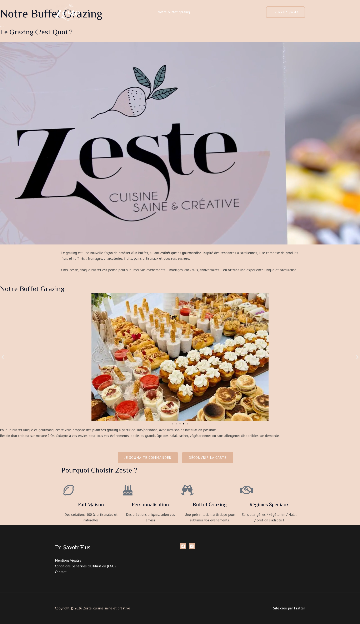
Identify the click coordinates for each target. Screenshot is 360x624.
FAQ (255, 12)
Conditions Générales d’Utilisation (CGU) (85, 566)
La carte (144, 12)
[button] (285, 12)
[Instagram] (192, 546)
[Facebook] (183, 546)
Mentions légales (68, 560)
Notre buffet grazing (174, 12)
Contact (203, 12)
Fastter (299, 608)
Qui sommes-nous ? (230, 12)
